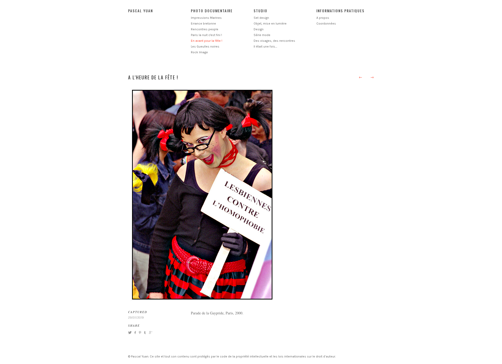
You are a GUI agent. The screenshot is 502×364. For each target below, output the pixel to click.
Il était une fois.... (265, 46)
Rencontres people (204, 29)
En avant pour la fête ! (206, 41)
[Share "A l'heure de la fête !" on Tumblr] (145, 332)
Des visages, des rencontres (274, 41)
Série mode (262, 35)
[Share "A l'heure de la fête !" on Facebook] (135, 332)
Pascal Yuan (140, 10)
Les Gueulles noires (205, 46)
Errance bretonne (203, 23)
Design (259, 29)
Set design (261, 18)
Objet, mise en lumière (270, 23)
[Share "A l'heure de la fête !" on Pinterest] (139, 332)
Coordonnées (326, 23)
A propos (322, 18)
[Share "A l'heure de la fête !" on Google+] (150, 332)
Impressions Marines (206, 18)
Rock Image (199, 52)
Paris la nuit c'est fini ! (206, 35)
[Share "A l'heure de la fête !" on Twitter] (130, 332)
